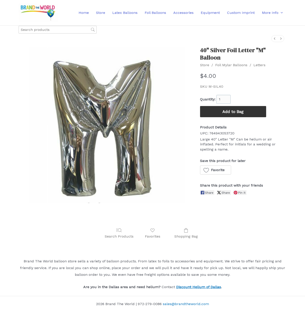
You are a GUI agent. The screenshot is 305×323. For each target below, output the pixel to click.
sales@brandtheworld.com (186, 304)
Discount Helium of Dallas (198, 287)
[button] (280, 12)
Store (204, 65)
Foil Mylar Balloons (231, 65)
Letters (259, 65)
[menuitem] (275, 38)
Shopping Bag (186, 236)
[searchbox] (58, 30)
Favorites (152, 236)
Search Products (119, 236)
